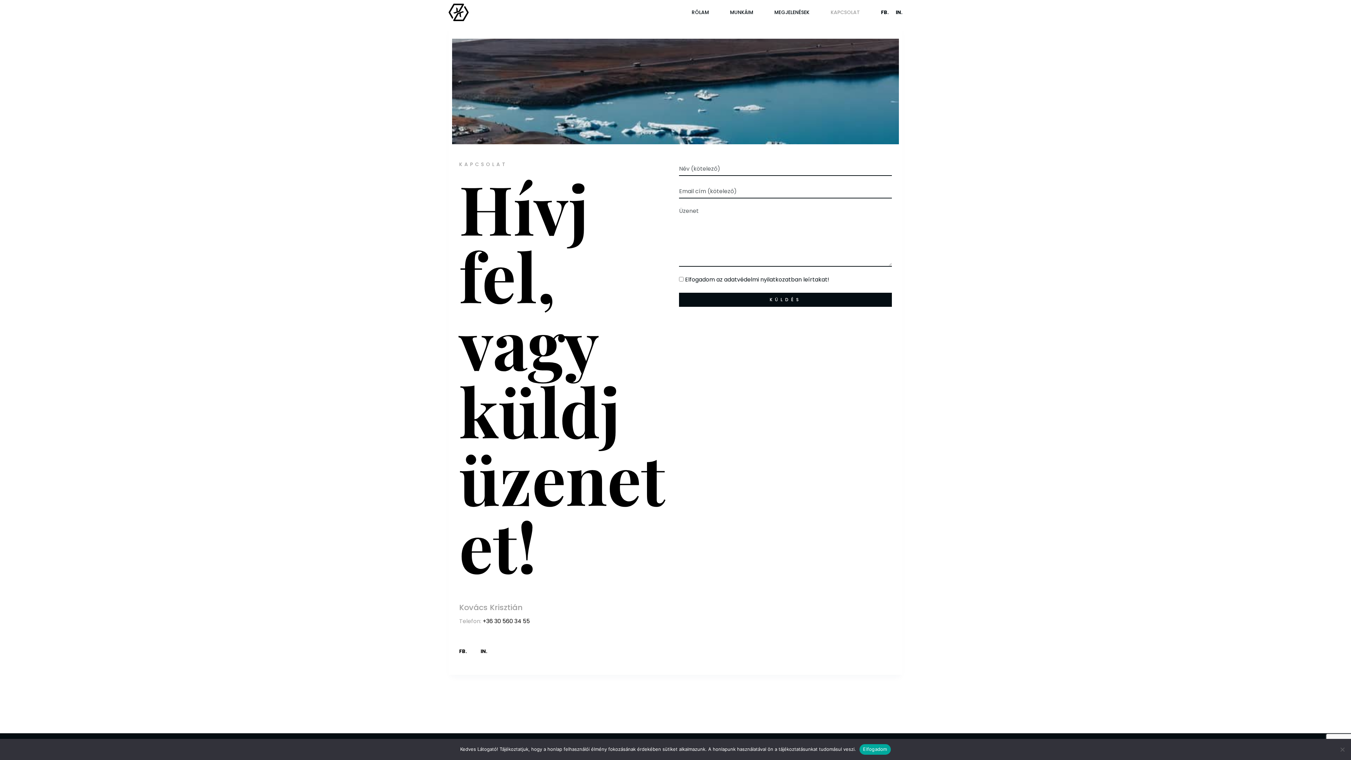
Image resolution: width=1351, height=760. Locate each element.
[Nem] (1342, 749)
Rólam (700, 12)
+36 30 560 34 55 (506, 621)
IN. (899, 12)
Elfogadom (875, 749)
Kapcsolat (845, 12)
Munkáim (741, 12)
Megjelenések (792, 12)
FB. (885, 12)
